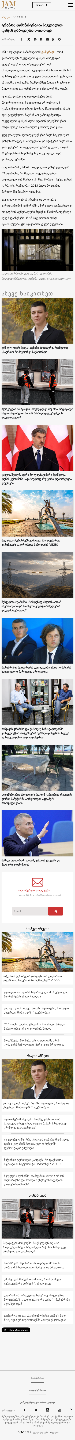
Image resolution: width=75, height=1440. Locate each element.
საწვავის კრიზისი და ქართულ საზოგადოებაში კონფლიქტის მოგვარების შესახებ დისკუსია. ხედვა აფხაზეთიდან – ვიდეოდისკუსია (35, 733)
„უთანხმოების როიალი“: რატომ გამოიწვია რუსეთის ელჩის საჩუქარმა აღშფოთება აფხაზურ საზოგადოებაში (37, 799)
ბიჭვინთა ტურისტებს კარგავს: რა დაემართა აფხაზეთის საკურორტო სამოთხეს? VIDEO (31, 542)
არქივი (7, 17)
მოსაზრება (37, 1195)
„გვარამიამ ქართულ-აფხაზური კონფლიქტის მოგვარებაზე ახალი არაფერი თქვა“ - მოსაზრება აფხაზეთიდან (37, 1299)
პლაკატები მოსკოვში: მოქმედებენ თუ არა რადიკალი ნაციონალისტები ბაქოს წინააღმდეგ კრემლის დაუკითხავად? (37, 413)
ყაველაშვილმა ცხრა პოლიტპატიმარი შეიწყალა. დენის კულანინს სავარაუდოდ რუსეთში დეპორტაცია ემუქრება (37, 479)
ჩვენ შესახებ (37, 1378)
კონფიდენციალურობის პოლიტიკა (37, 1402)
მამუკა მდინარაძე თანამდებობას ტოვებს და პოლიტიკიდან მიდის (31, 862)
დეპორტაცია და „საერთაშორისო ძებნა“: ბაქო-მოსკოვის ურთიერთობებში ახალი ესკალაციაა (36, 1317)
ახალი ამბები (38, 1056)
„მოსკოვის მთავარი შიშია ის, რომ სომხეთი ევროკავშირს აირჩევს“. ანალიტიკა (33, 1281)
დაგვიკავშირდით (37, 1390)
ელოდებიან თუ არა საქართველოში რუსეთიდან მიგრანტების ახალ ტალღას (36, 994)
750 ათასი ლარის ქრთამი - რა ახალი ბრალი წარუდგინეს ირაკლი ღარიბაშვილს (34, 1026)
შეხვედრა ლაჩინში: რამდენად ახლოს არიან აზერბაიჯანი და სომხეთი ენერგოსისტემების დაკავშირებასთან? (31, 606)
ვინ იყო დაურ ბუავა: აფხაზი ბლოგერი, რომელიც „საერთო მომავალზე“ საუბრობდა (35, 350)
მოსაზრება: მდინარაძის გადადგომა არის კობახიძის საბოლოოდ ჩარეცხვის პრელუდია (36, 669)
